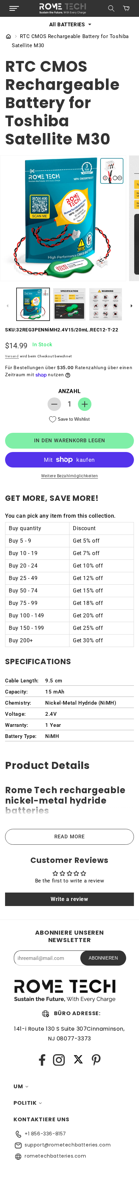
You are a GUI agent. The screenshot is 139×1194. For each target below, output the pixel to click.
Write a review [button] (69, 899)
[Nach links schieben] (7, 305)
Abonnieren (103, 958)
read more (69, 837)
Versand (12, 356)
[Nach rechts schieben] (131, 305)
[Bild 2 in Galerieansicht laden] (69, 304)
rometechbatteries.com (55, 1156)
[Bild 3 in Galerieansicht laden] (105, 304)
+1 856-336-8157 (45, 1133)
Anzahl (69, 391)
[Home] (8, 37)
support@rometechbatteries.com (68, 1144)
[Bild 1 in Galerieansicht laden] (33, 304)
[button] (14, 8)
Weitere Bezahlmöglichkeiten (69, 476)
